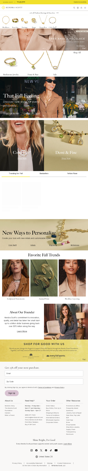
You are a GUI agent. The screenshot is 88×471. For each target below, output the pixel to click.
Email (8, 373)
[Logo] (12, 7)
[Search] (74, 7)
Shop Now (22, 158)
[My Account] (78, 7)
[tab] (16, 174)
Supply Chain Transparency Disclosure (71, 432)
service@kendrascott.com (34, 417)
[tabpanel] (44, 196)
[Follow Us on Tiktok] (51, 451)
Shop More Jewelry (72, 427)
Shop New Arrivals (11, 113)
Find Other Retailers (31, 422)
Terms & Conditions (52, 415)
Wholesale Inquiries (52, 420)
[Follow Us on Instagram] (31, 451)
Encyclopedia (70, 425)
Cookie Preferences (64, 463)
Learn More (22, 331)
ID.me (68, 422)
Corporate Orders (52, 422)
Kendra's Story (10, 406)
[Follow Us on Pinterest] (46, 451)
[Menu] (85, 7)
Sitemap (49, 463)
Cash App (69, 420)
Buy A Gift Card (30, 424)
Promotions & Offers (73, 406)
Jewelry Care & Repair (74, 413)
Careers (7, 413)
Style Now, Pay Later (73, 415)
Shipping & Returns (52, 413)
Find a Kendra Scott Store (33, 420)
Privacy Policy (59, 387)
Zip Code (10, 381)
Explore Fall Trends (32, 113)
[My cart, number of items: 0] (81, 7)
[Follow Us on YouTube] (56, 451)
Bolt (67, 417)
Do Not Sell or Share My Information (35, 465)
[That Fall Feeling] (44, 97)
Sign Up (11, 393)
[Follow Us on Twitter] (41, 451)
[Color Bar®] (22, 145)
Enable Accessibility (80, 2)
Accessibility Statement (34, 463)
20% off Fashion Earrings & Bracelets (42, 13)
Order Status (50, 406)
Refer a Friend (9, 415)
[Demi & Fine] (66, 145)
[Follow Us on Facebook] (36, 451)
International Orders (53, 417)
